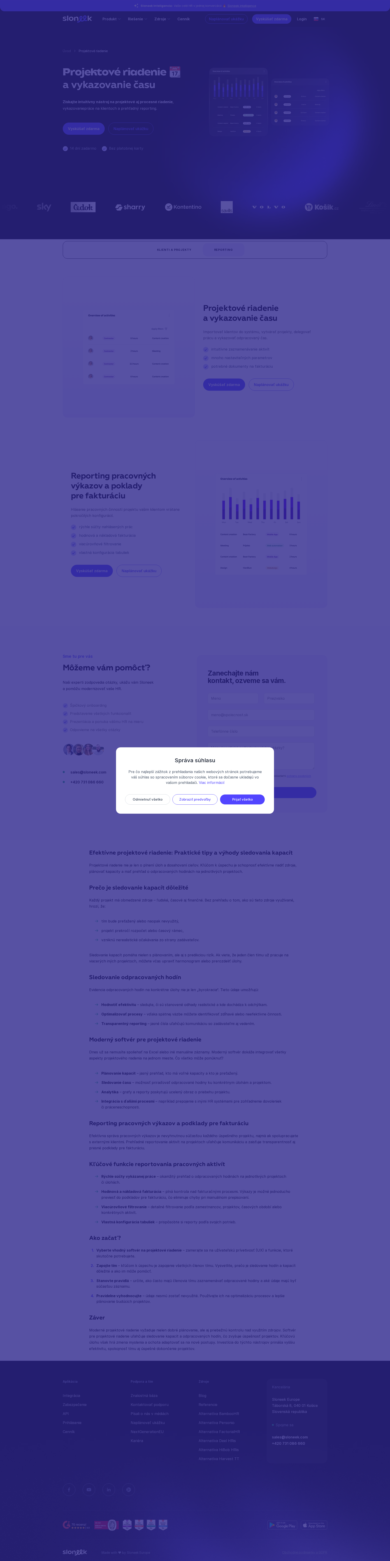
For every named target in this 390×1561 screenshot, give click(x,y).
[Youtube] (89, 1489)
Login (302, 19)
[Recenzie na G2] (77, 1525)
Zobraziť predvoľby (195, 799)
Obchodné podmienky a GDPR (304, 1552)
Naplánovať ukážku (226, 19)
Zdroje (160, 19)
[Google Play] (282, 1524)
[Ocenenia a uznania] (145, 1525)
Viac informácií (211, 782)
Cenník (183, 19)
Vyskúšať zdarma (272, 19)
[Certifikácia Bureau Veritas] (106, 1525)
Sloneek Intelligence (242, 5)
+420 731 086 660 (87, 782)
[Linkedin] (108, 1489)
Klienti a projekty (174, 249)
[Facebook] (69, 1489)
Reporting (223, 249)
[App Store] (314, 1524)
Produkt (109, 19)
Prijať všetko (242, 799)
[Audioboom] (128, 1489)
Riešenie (135, 19)
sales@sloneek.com (88, 772)
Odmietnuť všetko (147, 799)
